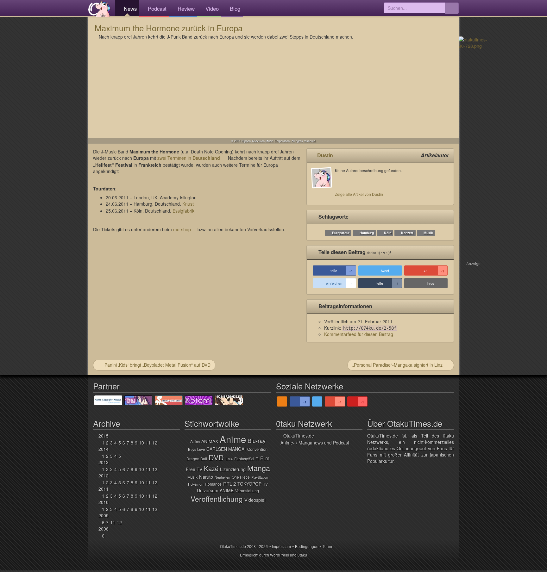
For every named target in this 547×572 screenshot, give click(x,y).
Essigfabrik (183, 211)
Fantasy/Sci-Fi (246, 458)
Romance (213, 484)
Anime (233, 438)
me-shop (182, 229)
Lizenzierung (233, 469)
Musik (428, 232)
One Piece (241, 477)
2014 (103, 449)
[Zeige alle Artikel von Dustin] (323, 184)
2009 (103, 515)
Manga (258, 468)
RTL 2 (229, 483)
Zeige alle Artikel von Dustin (359, 194)
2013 (103, 462)
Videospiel (254, 499)
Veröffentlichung (217, 499)
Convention (257, 449)
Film (264, 458)
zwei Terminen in (188, 158)
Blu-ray (257, 440)
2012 (103, 475)
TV (265, 484)
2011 (103, 489)
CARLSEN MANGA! (226, 449)
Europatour (340, 232)
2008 (103, 528)
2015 (103, 435)
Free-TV (194, 469)
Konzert (407, 232)
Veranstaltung (247, 491)
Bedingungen (306, 546)
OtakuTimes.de (99, 8)
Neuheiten (222, 477)
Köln (387, 232)
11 (148, 442)
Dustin (325, 155)
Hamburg (367, 232)
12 (154, 442)
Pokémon (195, 484)
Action (195, 441)
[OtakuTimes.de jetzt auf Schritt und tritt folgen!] (317, 401)
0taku (302, 554)
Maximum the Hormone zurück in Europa (168, 28)
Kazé (211, 468)
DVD (216, 457)
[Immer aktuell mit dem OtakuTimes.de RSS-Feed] (282, 401)
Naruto (206, 476)
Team (327, 546)
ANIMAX (209, 441)
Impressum (281, 546)
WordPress (279, 554)
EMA (229, 458)
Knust (188, 204)
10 (141, 442)
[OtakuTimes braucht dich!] (473, 42)
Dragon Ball (196, 458)
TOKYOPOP (249, 484)
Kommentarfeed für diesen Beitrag (358, 334)
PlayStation (259, 477)
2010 (103, 502)
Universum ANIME (215, 490)
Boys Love (196, 449)
